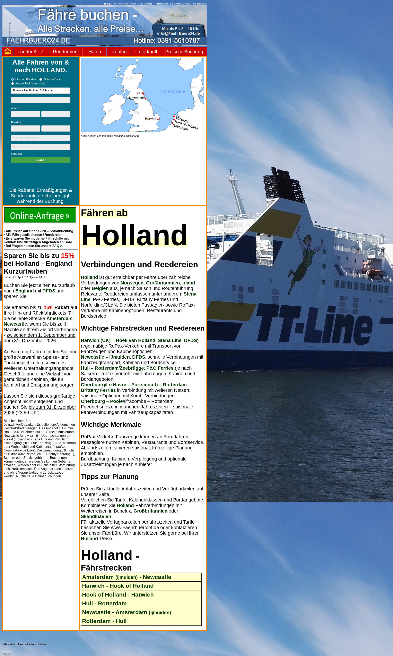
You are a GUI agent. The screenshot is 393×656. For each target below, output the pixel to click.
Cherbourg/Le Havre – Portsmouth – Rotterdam (134, 384)
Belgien (100, 288)
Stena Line (170, 340)
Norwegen (132, 282)
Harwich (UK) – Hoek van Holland (118, 340)
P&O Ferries (160, 368)
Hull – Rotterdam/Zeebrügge (112, 368)
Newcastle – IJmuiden (105, 357)
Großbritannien (163, 282)
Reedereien (65, 51)
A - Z (38, 51)
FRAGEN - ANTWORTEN (116, 3)
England (24, 290)
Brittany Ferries (98, 390)
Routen (119, 51)
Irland (188, 282)
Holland (89, 277)
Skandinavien (96, 516)
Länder (26, 51)
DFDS (48, 290)
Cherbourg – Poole (102, 401)
